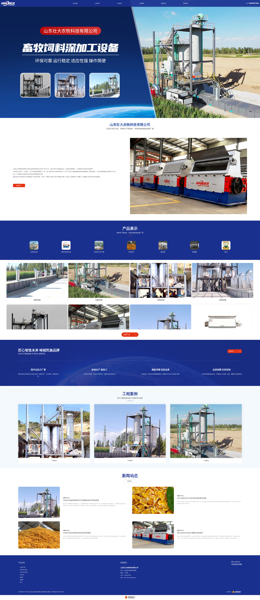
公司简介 (97, 3)
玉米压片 (22, 574)
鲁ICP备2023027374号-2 (58, 591)
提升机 (21, 577)
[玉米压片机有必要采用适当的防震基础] (39, 534)
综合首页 (75, 3)
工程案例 (141, 3)
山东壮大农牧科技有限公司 (35, 591)
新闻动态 (163, 3)
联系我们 (185, 3)
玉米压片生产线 (23, 572)
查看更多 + (19, 185)
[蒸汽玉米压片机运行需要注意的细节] (153, 534)
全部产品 (126, 335)
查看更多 (231, 351)
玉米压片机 (22, 567)
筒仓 (21, 582)
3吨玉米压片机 (23, 569)
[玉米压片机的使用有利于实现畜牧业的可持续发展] (39, 502)
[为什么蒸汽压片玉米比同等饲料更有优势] (153, 500)
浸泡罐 (21, 579)
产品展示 (119, 3)
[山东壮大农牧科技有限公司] (8, 3)
